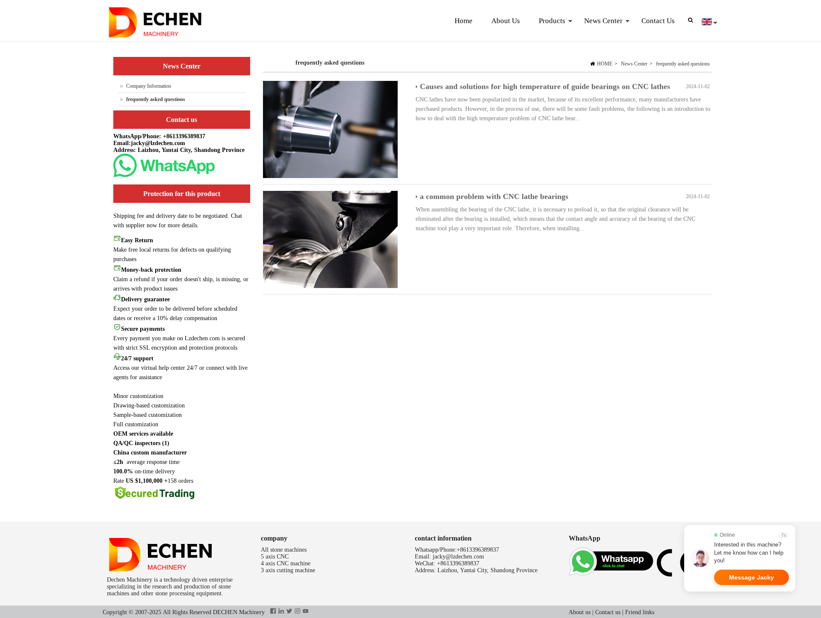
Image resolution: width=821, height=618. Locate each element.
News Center (599, 29)
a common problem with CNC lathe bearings (494, 196)
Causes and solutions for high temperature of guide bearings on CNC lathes (545, 86)
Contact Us (658, 21)
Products (547, 29)
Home (464, 21)
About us (580, 612)
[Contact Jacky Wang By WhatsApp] (164, 175)
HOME (604, 64)
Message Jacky (751, 577)
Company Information (148, 86)
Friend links (639, 612)
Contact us (607, 612)
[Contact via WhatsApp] (613, 574)
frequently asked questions (683, 64)
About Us (505, 21)
